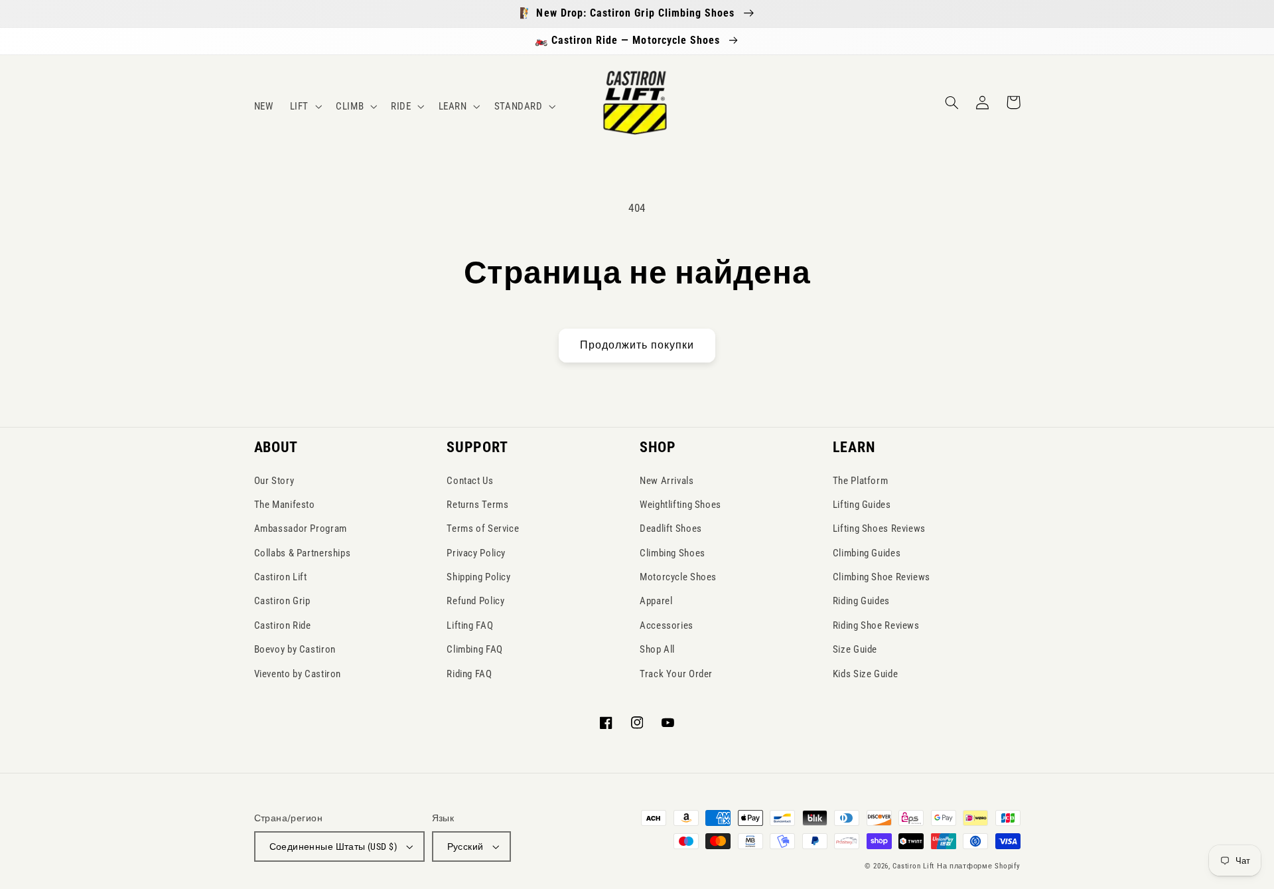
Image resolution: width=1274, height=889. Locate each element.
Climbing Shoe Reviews (881, 577)
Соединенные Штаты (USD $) (333, 846)
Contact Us (470, 481)
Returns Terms (477, 505)
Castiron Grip (282, 601)
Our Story (274, 481)
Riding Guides (861, 601)
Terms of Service (483, 528)
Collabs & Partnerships (302, 553)
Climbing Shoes (672, 553)
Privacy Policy (476, 553)
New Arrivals (667, 481)
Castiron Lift (280, 577)
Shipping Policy (478, 577)
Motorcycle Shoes (678, 577)
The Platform (860, 481)
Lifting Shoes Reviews (879, 528)
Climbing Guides (866, 553)
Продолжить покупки (637, 345)
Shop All (657, 649)
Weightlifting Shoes (680, 505)
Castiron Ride (282, 625)
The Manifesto (284, 505)
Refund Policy (475, 601)
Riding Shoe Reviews (876, 625)
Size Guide (855, 649)
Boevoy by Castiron (295, 649)
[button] (304, 106)
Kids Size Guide (865, 674)
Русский (465, 846)
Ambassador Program (300, 528)
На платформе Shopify (979, 866)
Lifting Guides (862, 505)
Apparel (656, 601)
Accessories (666, 625)
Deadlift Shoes (671, 528)
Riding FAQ (469, 674)
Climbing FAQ (475, 649)
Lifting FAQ (470, 625)
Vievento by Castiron (298, 674)
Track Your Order (676, 674)
